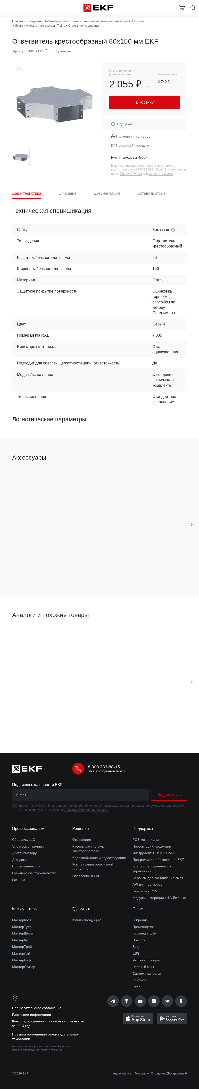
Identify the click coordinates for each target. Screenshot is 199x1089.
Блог (136, 987)
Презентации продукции (152, 846)
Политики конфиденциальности (86, 810)
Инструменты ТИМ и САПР (154, 853)
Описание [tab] (67, 193)
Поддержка (143, 828)
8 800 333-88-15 (104, 767)
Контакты (140, 980)
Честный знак (143, 967)
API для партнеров (147, 884)
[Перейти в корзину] (182, 8)
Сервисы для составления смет (158, 878)
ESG (136, 953)
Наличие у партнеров (133, 136)
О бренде (140, 920)
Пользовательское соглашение (36, 1008)
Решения (80, 828)
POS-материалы (146, 840)
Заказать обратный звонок (106, 771)
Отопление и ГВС (86, 876)
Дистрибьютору (24, 853)
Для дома (19, 860)
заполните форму (161, 173)
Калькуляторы (25, 909)
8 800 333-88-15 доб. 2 (151, 169)
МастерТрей (22, 947)
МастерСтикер (23, 967)
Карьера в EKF (144, 933)
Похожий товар (26, 631)
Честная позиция (146, 960)
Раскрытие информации (31, 1015)
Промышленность (26, 866)
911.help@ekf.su (131, 173)
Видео (137, 947)
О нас (138, 909)
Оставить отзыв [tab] (151, 193)
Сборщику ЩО (23, 840)
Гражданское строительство (34, 873)
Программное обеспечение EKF (158, 860)
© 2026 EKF (20, 1073)
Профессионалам (28, 828)
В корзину (52, 570)
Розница (18, 880)
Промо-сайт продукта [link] (133, 145)
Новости (139, 940)
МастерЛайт (22, 953)
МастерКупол (22, 940)
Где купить (81, 909)
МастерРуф (21, 960)
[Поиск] (193, 7)
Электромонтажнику (28, 846)
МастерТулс (21, 927)
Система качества (147, 973)
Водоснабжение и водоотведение (99, 858)
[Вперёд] (192, 525)
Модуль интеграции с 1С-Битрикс (159, 898)
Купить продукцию (86, 920)
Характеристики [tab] (26, 193)
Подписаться (169, 795)
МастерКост (21, 920)
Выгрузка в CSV (145, 891)
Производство (144, 927)
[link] (113, 1001)
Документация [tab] (107, 193)
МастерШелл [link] (22, 933)
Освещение (81, 840)
